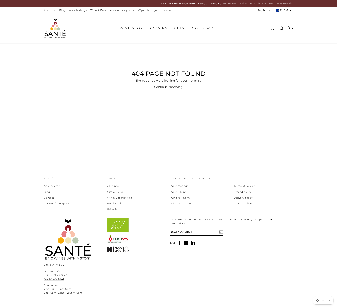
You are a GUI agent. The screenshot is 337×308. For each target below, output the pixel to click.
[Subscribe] (221, 232)
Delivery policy (243, 197)
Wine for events (180, 197)
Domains (157, 28)
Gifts (178, 28)
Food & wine (203, 28)
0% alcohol (114, 203)
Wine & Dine (98, 10)
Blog (62, 10)
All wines (113, 186)
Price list (113, 209)
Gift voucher (115, 192)
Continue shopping (168, 87)
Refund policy (242, 192)
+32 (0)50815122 (54, 278)
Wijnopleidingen (148, 10)
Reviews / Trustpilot (56, 203)
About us (49, 10)
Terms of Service (244, 186)
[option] (168, 4)
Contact (168, 10)
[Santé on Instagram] (172, 243)
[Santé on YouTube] (186, 243)
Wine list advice (180, 203)
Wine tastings (78, 10)
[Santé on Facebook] (179, 243)
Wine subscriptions (122, 10)
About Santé (52, 186)
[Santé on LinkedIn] (193, 243)
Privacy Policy (243, 203)
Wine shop (131, 28)
